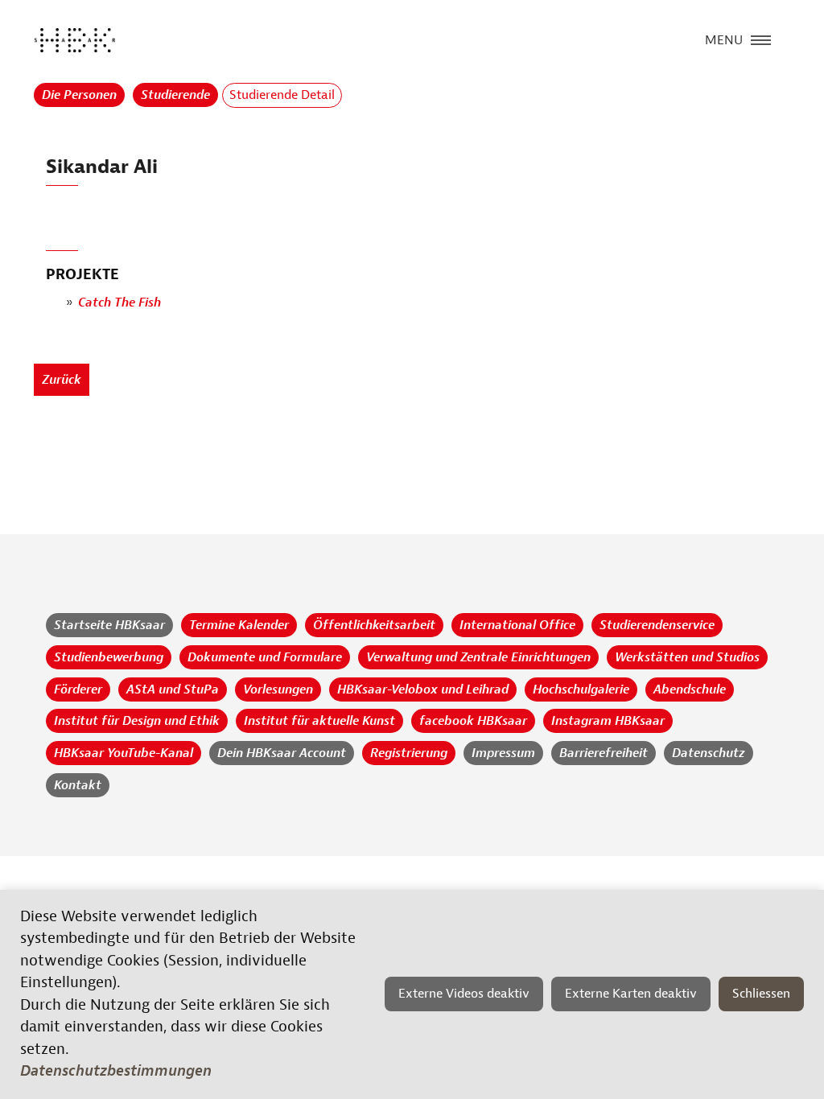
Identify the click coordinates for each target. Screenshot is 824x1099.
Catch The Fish (119, 302)
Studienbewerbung (108, 657)
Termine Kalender (239, 625)
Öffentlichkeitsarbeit (374, 625)
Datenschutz (708, 753)
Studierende (175, 95)
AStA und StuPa (172, 689)
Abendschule (689, 689)
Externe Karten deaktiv (631, 994)
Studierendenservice (657, 625)
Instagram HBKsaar (608, 721)
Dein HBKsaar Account (281, 753)
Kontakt (77, 785)
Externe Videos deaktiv (463, 994)
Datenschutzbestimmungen (116, 1070)
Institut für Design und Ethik (137, 721)
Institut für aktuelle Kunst (319, 721)
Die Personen (79, 95)
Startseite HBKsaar (109, 625)
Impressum (503, 753)
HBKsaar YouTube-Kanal (123, 753)
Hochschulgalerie (581, 689)
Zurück (61, 380)
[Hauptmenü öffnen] (761, 39)
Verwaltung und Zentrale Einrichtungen (478, 657)
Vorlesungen (278, 689)
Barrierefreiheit (603, 753)
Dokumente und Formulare (264, 657)
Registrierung (408, 753)
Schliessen (761, 994)
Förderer (78, 689)
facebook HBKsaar (473, 721)
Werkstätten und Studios (687, 657)
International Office (517, 625)
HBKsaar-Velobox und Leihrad (423, 689)
